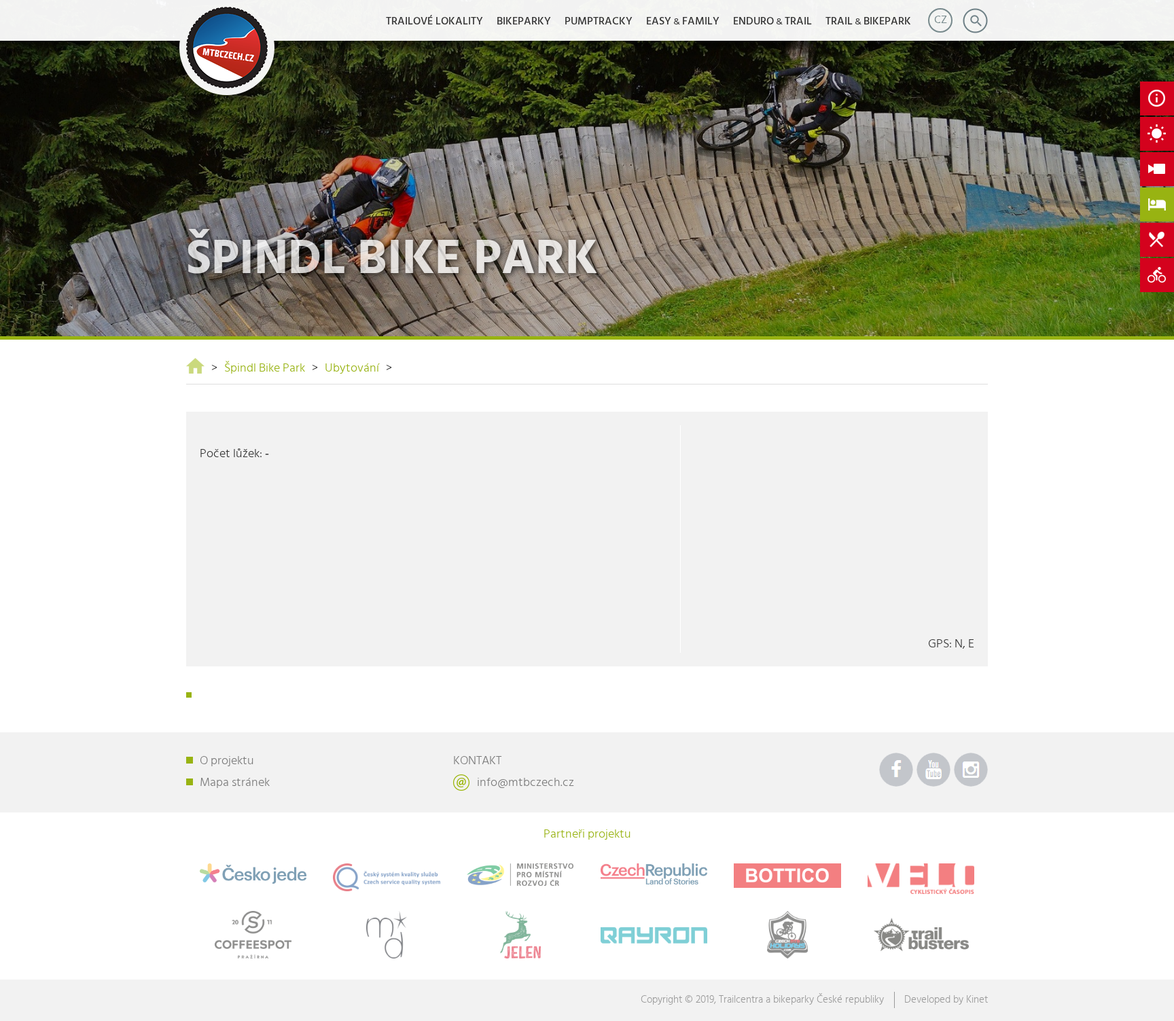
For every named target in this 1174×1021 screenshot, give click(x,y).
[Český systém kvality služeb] (387, 877)
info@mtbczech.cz (525, 783)
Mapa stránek (235, 783)
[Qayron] (654, 932)
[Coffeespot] (253, 935)
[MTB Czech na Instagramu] (971, 770)
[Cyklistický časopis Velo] (921, 878)
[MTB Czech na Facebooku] (896, 770)
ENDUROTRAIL (772, 22)
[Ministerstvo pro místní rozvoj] (520, 874)
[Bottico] (788, 875)
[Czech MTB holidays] (788, 935)
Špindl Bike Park (264, 368)
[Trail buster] (921, 935)
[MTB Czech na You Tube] (933, 770)
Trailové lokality (434, 22)
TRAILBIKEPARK (868, 22)
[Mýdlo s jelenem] (520, 935)
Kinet (977, 1000)
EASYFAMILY (682, 22)
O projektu (227, 761)
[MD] (387, 935)
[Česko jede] (253, 873)
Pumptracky (599, 22)
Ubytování (352, 368)
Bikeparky (524, 22)
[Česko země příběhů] (654, 873)
